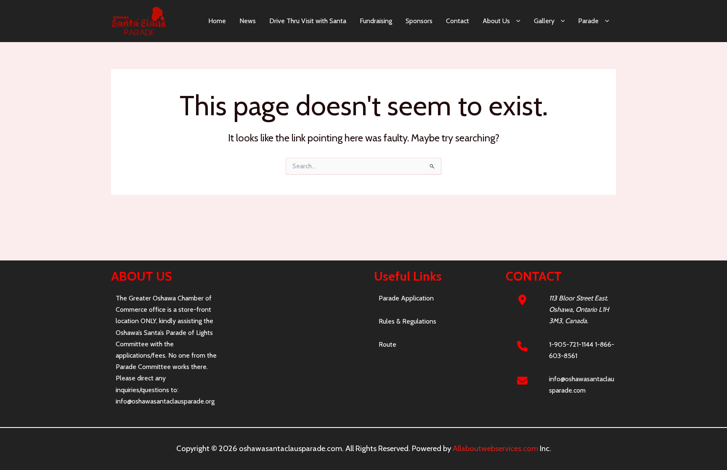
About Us (496, 21)
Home (217, 21)
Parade (588, 21)
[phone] (522, 346)
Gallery (544, 21)
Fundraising (376, 21)
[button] (515, 21)
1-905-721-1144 (571, 344)
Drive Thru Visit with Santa (307, 21)
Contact (457, 21)
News (247, 21)
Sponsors (419, 21)
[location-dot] (522, 299)
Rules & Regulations (407, 321)
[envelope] (522, 380)
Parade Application (406, 298)
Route (387, 344)
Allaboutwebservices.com (495, 448)
